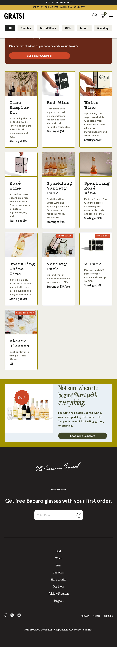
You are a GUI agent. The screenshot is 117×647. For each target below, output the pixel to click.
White (58, 558)
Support (58, 600)
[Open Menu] (111, 16)
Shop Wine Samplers (82, 436)
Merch (84, 28)
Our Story (58, 586)
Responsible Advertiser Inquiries (73, 629)
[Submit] (78, 515)
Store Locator (59, 579)
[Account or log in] (94, 16)
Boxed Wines (48, 28)
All (10, 28)
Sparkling (102, 28)
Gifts (68, 28)
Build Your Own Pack (39, 55)
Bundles (26, 28)
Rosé (58, 565)
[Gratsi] (14, 16)
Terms (96, 616)
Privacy (85, 616)
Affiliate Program (59, 593)
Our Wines (59, 572)
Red (58, 551)
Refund (108, 616)
